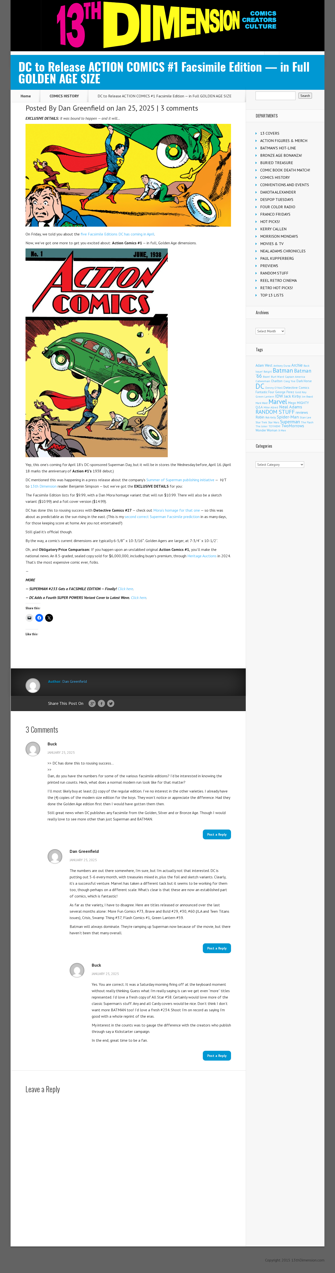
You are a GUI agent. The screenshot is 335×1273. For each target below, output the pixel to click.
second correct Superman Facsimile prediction (162, 516)
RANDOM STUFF (274, 273)
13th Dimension (43, 486)
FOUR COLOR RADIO (277, 206)
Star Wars (273, 422)
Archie (297, 365)
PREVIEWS (269, 265)
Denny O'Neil (274, 388)
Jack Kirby (292, 396)
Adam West (264, 365)
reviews (302, 412)
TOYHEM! (274, 426)
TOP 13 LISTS (271, 295)
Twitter (111, 704)
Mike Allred (271, 407)
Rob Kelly (270, 417)
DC (260, 386)
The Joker (262, 426)
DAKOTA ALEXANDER (278, 192)
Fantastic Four (265, 392)
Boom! (266, 376)
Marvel (278, 401)
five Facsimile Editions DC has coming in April (117, 234)
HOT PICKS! (270, 221)
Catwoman (263, 381)
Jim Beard (307, 396)
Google (92, 704)
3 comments (179, 108)
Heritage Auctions (202, 555)
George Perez (284, 392)
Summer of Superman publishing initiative (180, 479)
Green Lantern (265, 396)
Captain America (295, 376)
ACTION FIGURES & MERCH (283, 140)
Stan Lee (305, 417)
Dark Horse (304, 381)
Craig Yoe (289, 381)
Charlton (277, 381)
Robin (260, 417)
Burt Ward (277, 376)
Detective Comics (296, 387)
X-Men (282, 430)
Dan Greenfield (81, 108)
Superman (290, 421)
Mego (292, 403)
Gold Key (300, 392)
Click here (125, 588)
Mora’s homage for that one (176, 510)
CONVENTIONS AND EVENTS (284, 184)
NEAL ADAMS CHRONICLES (283, 250)
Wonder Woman (266, 430)
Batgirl (268, 371)
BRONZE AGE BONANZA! (281, 155)
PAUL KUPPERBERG (277, 258)
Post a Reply (217, 834)
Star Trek (261, 422)
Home (26, 95)
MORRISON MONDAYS (279, 236)
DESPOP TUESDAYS (276, 199)
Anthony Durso (281, 365)
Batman (283, 370)
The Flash (307, 422)
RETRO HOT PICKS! (276, 287)
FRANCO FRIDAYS (275, 214)
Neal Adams (290, 407)
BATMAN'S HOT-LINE (278, 147)
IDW (279, 396)
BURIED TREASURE (276, 162)
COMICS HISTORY (64, 95)
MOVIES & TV (271, 243)
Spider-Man (288, 417)
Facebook (101, 704)
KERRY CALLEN (273, 228)
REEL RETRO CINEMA (278, 280)
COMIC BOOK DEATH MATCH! (285, 170)
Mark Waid (262, 403)
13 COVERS (269, 133)
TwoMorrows (292, 426)
